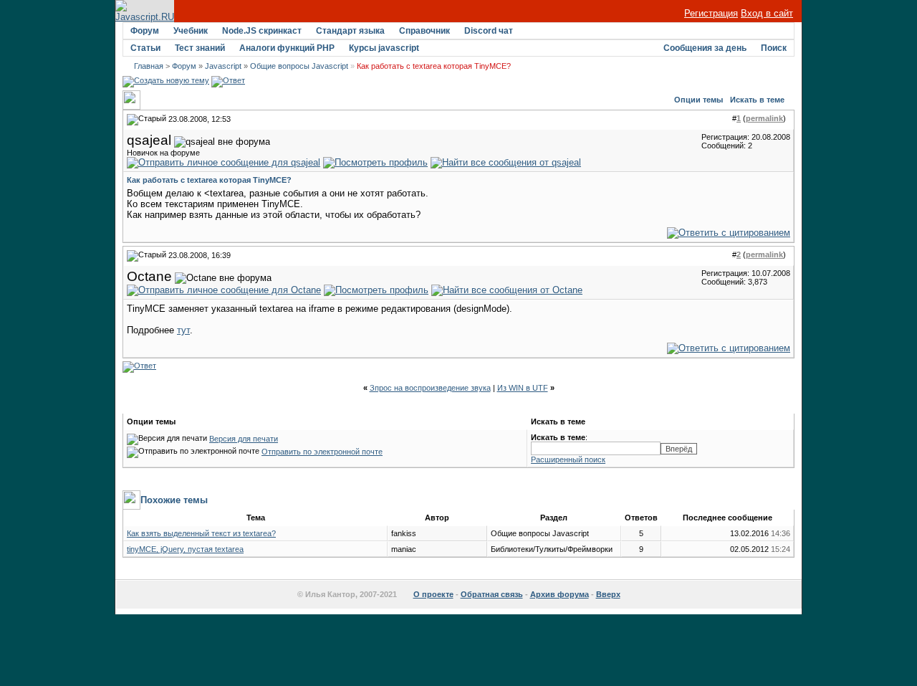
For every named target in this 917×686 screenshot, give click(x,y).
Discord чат (488, 31)
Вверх (608, 594)
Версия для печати (243, 438)
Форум (144, 31)
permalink (764, 118)
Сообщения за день (704, 48)
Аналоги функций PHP (287, 48)
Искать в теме (757, 99)
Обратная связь (492, 594)
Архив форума (559, 594)
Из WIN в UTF (522, 388)
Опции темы (698, 99)
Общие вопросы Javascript (299, 66)
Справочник (424, 31)
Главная (148, 66)
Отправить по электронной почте (322, 451)
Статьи (145, 48)
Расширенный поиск (568, 459)
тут (183, 330)
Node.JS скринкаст (262, 31)
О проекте (433, 594)
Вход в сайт (767, 13)
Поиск (774, 48)
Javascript (223, 66)
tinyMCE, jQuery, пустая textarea (185, 549)
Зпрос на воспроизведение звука (430, 388)
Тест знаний (200, 48)
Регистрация (711, 13)
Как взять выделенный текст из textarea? (201, 533)
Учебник (190, 31)
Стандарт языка (350, 31)
